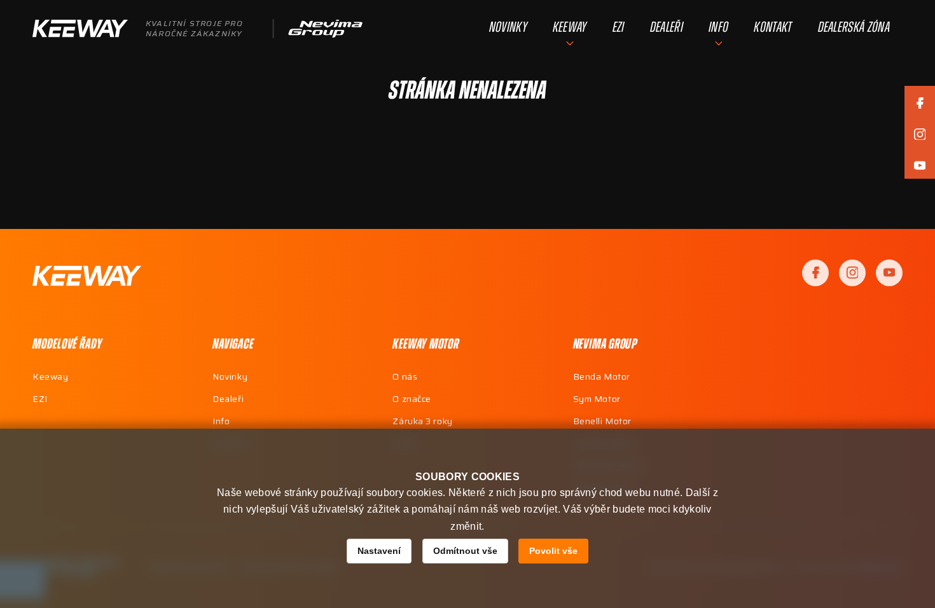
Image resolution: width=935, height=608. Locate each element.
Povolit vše (553, 551)
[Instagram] (852, 272)
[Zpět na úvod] (86, 276)
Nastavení (379, 551)
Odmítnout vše (465, 551)
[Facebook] (815, 272)
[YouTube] (889, 272)
